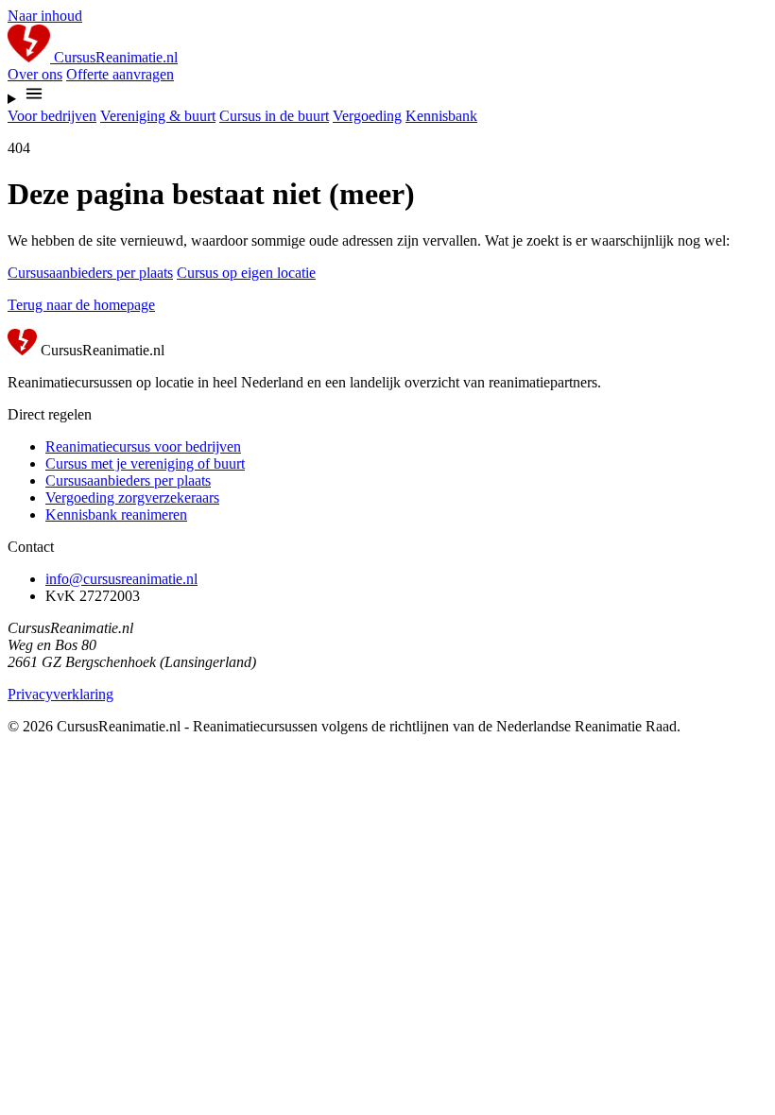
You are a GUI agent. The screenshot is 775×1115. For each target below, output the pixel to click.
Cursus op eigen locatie (246, 273)
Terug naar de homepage (81, 305)
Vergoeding (367, 116)
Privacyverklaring (60, 694)
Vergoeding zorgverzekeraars (132, 497)
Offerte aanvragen (120, 74)
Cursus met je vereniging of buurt (145, 463)
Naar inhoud (45, 16)
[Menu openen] (387, 95)
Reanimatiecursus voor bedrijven (143, 446)
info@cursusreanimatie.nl (121, 579)
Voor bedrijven (52, 116)
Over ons (35, 74)
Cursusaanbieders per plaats (90, 273)
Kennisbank (441, 116)
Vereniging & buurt (157, 116)
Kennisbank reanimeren (116, 514)
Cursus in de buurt (274, 116)
